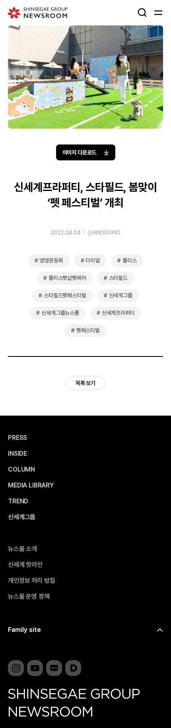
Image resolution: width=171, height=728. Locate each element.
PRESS (17, 438)
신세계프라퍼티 (103, 232)
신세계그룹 (120, 295)
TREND (18, 501)
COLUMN (21, 469)
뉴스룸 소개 (22, 549)
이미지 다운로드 (79, 152)
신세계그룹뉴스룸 (60, 313)
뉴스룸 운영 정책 (29, 596)
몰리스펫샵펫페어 (67, 278)
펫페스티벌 (88, 330)
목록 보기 (85, 383)
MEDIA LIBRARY (31, 485)
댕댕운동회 (51, 260)
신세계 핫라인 (25, 565)
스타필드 (118, 278)
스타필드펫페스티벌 (65, 295)
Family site (24, 630)
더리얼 (93, 260)
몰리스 (129, 260)
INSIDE (17, 454)
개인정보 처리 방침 (31, 581)
